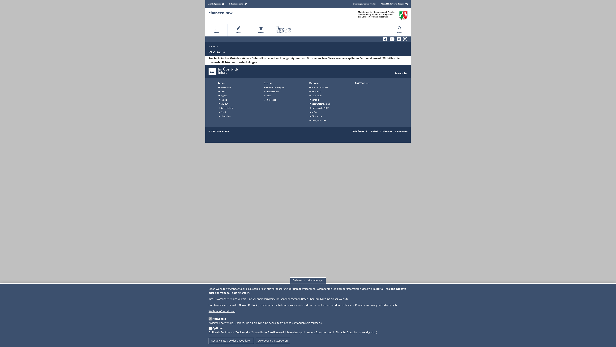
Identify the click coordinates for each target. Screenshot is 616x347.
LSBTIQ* (224, 104)
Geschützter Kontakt (321, 104)
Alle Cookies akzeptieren (273, 340)
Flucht (223, 112)
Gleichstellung (226, 108)
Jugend (223, 95)
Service (314, 83)
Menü (221, 83)
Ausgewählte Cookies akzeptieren (231, 340)
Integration (225, 116)
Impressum (402, 131)
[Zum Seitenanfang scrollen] (609, 341)
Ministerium (225, 87)
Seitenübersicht (359, 131)
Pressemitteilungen (275, 87)
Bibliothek (316, 91)
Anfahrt (315, 112)
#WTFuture (362, 83)
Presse (268, 83)
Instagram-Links (319, 120)
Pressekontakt (272, 91)
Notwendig (219, 318)
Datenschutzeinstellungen (308, 280)
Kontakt (315, 100)
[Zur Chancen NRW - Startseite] (382, 15)
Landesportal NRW (320, 108)
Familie (223, 100)
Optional (217, 328)
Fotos (268, 95)
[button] (395, 4)
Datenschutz (388, 131)
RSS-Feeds (271, 100)
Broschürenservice (320, 87)
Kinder (223, 91)
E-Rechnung (317, 116)
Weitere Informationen (222, 311)
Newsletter (317, 95)
